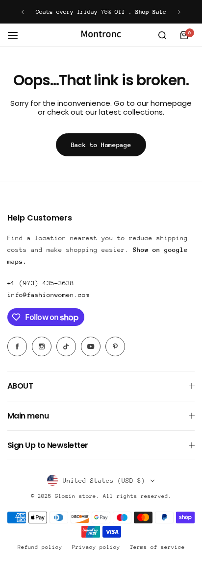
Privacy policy (96, 547)
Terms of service (157, 547)
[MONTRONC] (101, 35)
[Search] (162, 35)
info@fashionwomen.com (48, 294)
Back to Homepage (101, 144)
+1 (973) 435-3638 (40, 283)
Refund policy (40, 547)
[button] (23, 12)
